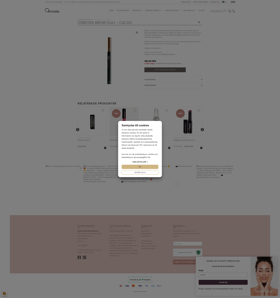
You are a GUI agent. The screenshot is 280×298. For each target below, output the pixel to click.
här (149, 157)
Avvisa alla (140, 172)
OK (140, 167)
